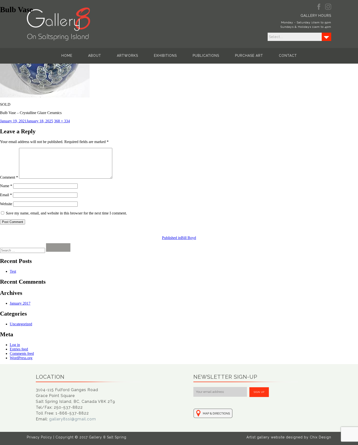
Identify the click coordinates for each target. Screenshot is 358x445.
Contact (288, 56)
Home (66, 56)
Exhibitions (165, 56)
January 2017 (20, 303)
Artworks (127, 56)
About (94, 56)
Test (13, 271)
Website (6, 204)
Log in (15, 345)
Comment (9, 177)
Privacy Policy (39, 437)
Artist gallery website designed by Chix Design (288, 437)
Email (6, 195)
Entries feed (19, 349)
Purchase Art (249, 56)
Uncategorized (21, 324)
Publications (206, 56)
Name (6, 186)
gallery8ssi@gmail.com (72, 419)
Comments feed (22, 353)
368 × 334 (62, 121)
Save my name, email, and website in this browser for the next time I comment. (66, 213)
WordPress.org (21, 358)
